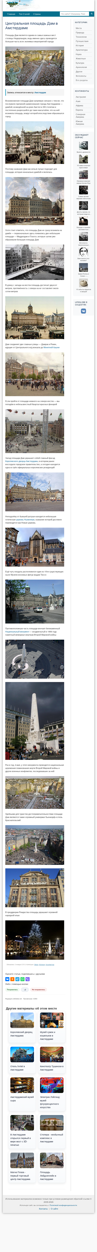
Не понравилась (38, 990)
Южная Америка (80, 122)
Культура (80, 63)
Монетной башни (51, 347)
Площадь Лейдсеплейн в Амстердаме (48, 1175)
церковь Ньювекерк (25, 519)
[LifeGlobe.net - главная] (31, 5)
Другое (79, 72)
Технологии (81, 37)
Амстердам (40, 92)
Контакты (43, 1209)
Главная (11, 14)
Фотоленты (81, 76)
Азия (78, 101)
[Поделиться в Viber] (28, 979)
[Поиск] (91, 14)
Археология (81, 67)
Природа (80, 33)
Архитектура (50, 965)
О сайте (54, 1209)
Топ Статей (24, 14)
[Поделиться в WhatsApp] (22, 979)
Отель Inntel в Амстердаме (17, 1068)
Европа (79, 110)
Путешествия (82, 41)
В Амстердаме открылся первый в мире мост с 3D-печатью (20, 1139)
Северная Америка (80, 115)
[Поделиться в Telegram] (17, 979)
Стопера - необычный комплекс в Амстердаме (51, 1138)
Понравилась (12, 990)
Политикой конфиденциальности (63, 1205)
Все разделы (82, 80)
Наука (78, 54)
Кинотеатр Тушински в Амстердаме (52, 1068)
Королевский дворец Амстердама (21, 1033)
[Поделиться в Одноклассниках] (12, 979)
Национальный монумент (17, 631)
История (42, 965)
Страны (37, 14)
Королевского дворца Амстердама (21, 461)
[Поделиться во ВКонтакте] (7, 979)
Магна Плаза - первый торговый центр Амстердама (20, 1175)
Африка (79, 106)
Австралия (81, 97)
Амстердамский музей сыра (22, 1098)
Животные (81, 59)
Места (36, 965)
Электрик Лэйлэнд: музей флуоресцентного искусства (50, 1102)
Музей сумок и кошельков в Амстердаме (47, 1035)
